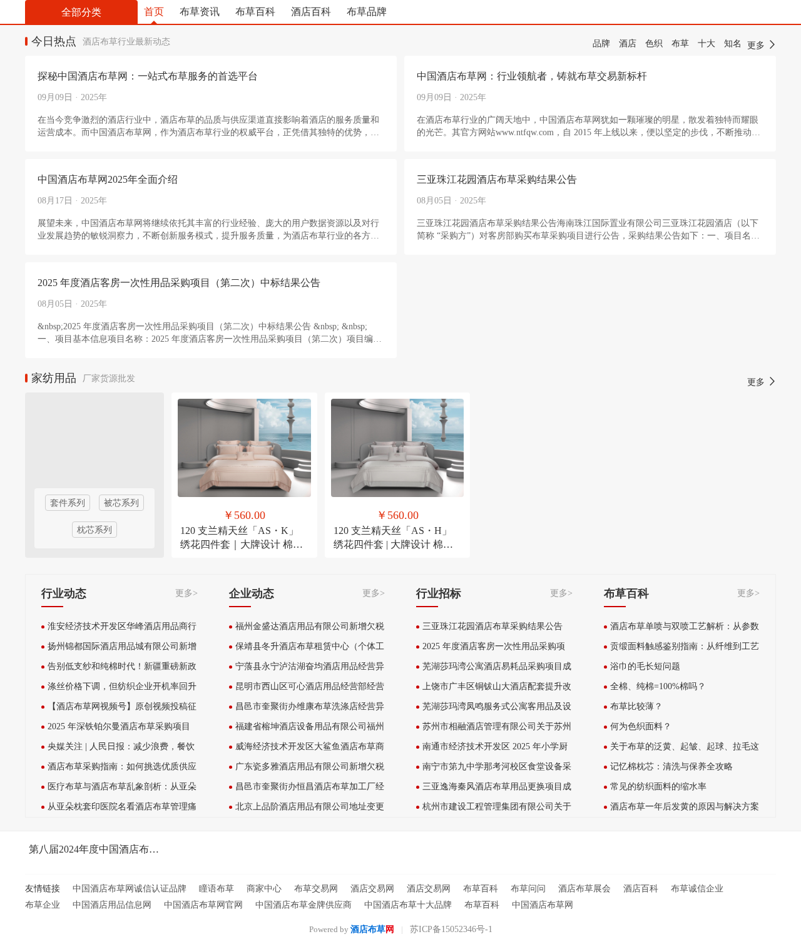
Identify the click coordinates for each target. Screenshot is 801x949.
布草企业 (42, 905)
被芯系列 (121, 503)
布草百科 (255, 11)
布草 (680, 43)
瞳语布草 (216, 888)
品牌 (601, 43)
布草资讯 (200, 11)
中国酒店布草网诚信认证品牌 (129, 888)
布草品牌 (367, 11)
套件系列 (67, 503)
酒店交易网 (372, 888)
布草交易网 (316, 888)
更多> (186, 593)
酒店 (627, 43)
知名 (733, 43)
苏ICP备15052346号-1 (451, 929)
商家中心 (264, 888)
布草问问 (528, 888)
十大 (706, 43)
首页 (154, 11)
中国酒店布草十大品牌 (408, 905)
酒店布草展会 (584, 888)
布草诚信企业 (697, 888)
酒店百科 (311, 11)
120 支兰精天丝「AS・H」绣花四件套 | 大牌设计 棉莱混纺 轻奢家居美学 (393, 544)
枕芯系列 (94, 530)
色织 (654, 43)
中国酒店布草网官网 (203, 905)
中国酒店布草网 (542, 905)
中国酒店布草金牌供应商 (303, 905)
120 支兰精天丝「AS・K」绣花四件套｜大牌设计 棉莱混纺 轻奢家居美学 (241, 544)
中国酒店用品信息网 (112, 905)
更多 (757, 45)
